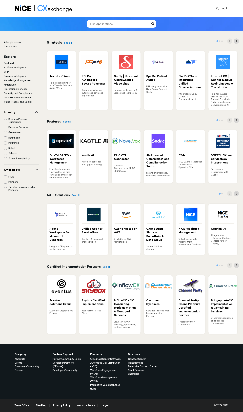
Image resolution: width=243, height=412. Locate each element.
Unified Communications (17, 97)
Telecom (13, 153)
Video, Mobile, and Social (18, 101)
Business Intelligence (15, 76)
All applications (12, 42)
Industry (9, 112)
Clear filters (10, 46)
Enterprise (133, 373)
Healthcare (14, 137)
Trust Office (21, 405)
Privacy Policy (61, 405)
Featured (9, 63)
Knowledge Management (18, 80)
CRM (6, 71)
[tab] (217, 41)
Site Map (41, 405)
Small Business (136, 370)
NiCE (11, 176)
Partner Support (63, 354)
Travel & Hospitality (19, 158)
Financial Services (18, 127)
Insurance (13, 142)
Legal (104, 405)
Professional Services (15, 89)
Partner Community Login (67, 359)
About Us (20, 359)
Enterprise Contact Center (142, 366)
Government (15, 132)
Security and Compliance (18, 93)
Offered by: (12, 169)
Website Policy (86, 405)
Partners (13, 181)
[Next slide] (236, 41)
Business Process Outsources (17, 121)
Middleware (10, 84)
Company (20, 354)
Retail (11, 148)
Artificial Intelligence (15, 67)
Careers (19, 370)
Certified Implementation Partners (22, 189)
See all (68, 42)
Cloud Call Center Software (105, 359)
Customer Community (27, 366)
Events (18, 362)
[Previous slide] (229, 41)
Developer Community (65, 370)
